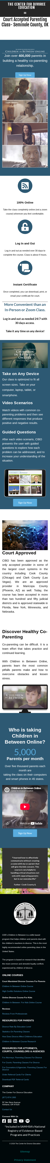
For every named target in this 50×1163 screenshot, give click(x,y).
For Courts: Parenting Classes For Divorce (21, 1068)
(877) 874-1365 (9, 1103)
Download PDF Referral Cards (15, 1085)
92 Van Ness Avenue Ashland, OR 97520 (11, 1109)
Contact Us (7, 1115)
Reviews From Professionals (14, 1020)
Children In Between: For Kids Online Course (22, 1008)
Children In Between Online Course (17, 992)
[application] (25, 355)
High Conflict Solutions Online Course (18, 997)
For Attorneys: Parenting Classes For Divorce (22, 1063)
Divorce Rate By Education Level (16, 1032)
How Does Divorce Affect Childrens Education (22, 1042)
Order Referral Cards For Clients (16, 1080)
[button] (25, 75)
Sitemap (25, 1157)
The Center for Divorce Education (27, 6)
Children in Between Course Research (19, 1047)
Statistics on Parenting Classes (16, 1037)
